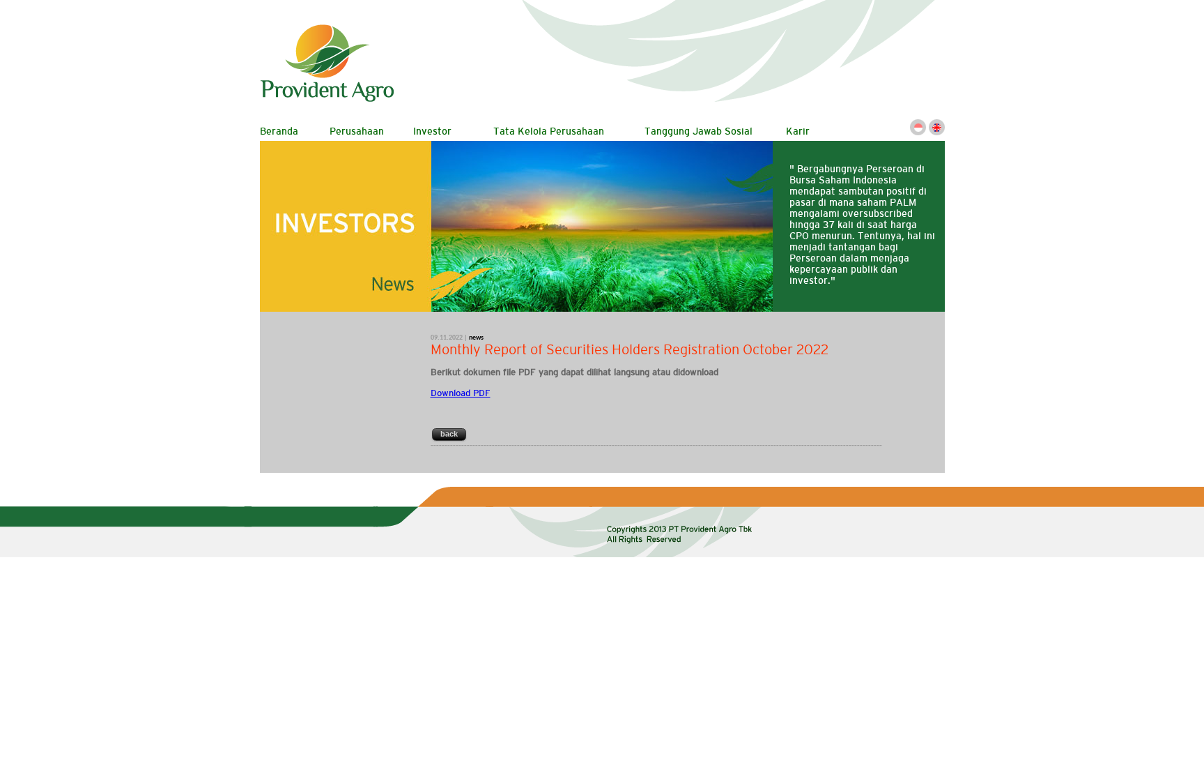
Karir (798, 131)
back (449, 434)
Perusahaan (357, 131)
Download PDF (461, 393)
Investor (432, 131)
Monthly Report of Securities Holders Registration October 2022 (629, 349)
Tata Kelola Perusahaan (548, 131)
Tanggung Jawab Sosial (698, 131)
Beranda (279, 131)
